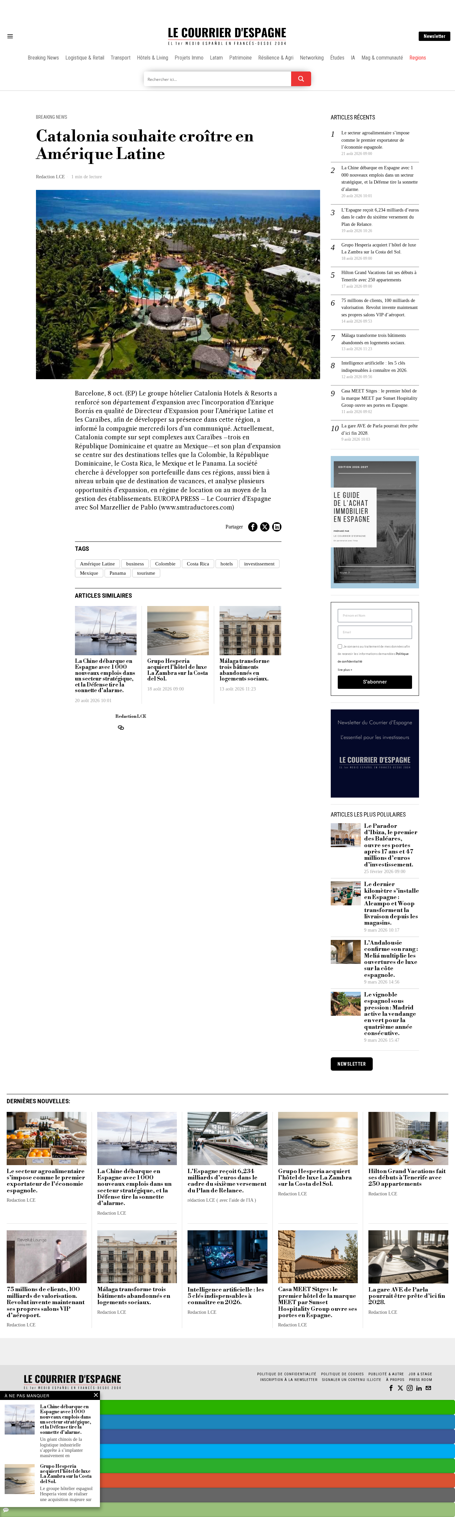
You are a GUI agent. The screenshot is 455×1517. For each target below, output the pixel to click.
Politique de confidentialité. (266, 839)
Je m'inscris (296, 815)
